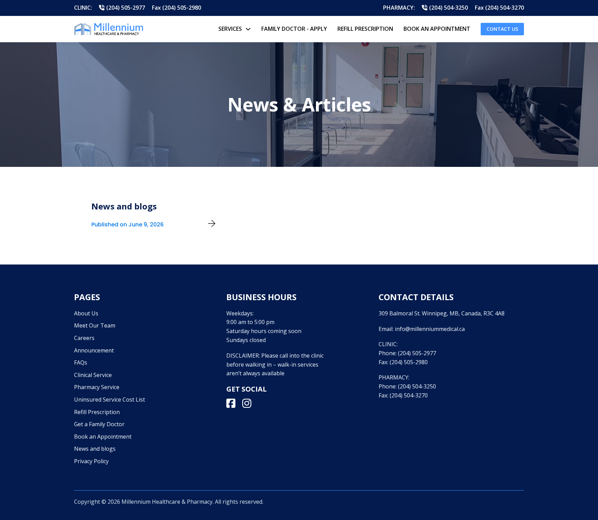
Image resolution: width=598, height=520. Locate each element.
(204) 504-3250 (417, 386)
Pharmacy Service (96, 387)
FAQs (80, 362)
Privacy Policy (91, 461)
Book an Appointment (103, 436)
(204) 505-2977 (417, 353)
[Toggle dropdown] (248, 29)
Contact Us (502, 29)
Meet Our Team (94, 325)
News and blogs (95, 448)
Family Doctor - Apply (294, 29)
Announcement (94, 350)
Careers (84, 338)
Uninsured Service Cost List (109, 399)
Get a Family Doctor (99, 424)
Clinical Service (93, 375)
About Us (86, 313)
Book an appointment (437, 29)
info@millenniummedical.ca (430, 329)
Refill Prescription (365, 29)
